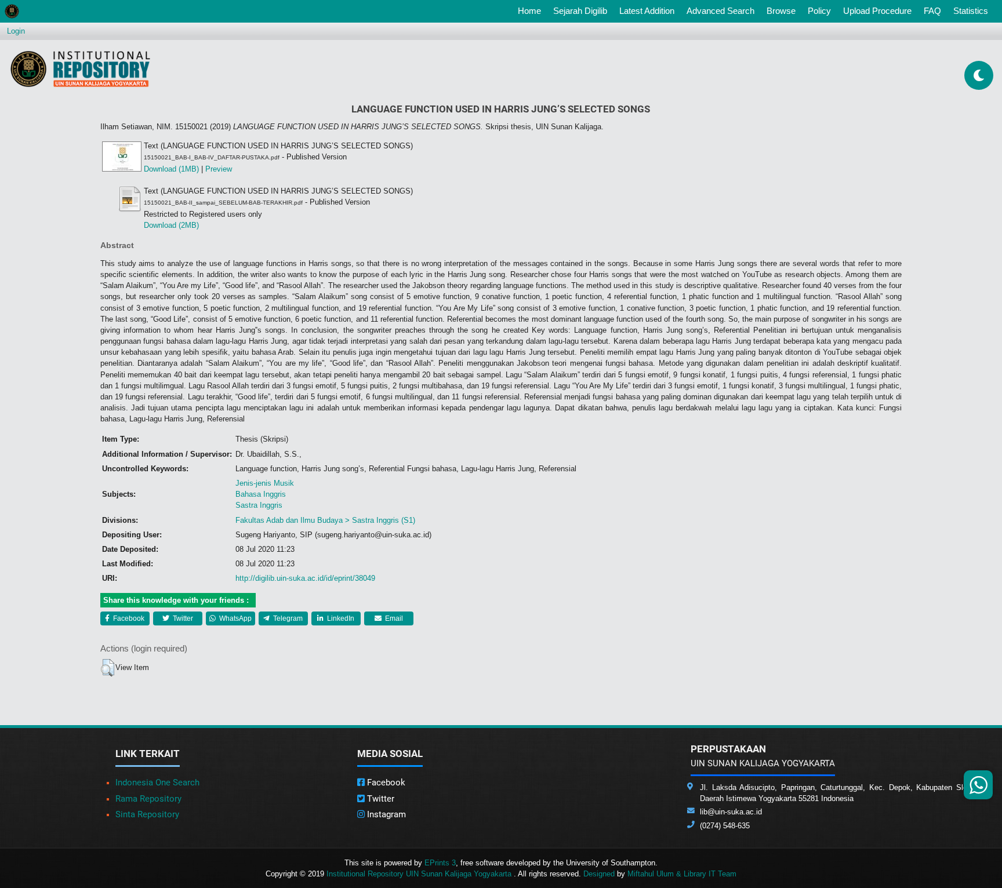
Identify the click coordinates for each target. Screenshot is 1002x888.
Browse (781, 11)
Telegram (287, 618)
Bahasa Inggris (260, 494)
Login (16, 31)
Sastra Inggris (258, 505)
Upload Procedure (877, 11)
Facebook (127, 618)
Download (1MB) (171, 169)
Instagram (385, 814)
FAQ (932, 11)
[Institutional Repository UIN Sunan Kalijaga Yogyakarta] (80, 68)
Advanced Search (720, 11)
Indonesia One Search (157, 782)
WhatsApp (234, 618)
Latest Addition (646, 11)
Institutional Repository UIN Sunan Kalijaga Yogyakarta (420, 873)
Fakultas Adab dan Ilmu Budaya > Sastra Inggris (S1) (325, 520)
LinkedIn (339, 618)
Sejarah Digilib (580, 11)
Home (532, 10)
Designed (599, 873)
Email (393, 618)
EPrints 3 (440, 862)
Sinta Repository (147, 814)
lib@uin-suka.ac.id (731, 811)
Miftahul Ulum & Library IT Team (681, 873)
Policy (819, 11)
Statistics (970, 11)
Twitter (182, 618)
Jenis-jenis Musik (264, 483)
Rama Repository (148, 799)
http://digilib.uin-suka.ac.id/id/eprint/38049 (305, 578)
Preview (218, 169)
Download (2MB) (171, 225)
